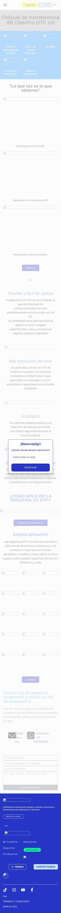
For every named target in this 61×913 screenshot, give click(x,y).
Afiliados (32, 849)
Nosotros (30, 842)
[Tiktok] (5, 890)
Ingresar (30, 467)
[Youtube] (23, 890)
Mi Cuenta (10, 842)
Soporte (9, 848)
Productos (10, 854)
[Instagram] (14, 890)
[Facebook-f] (32, 890)
